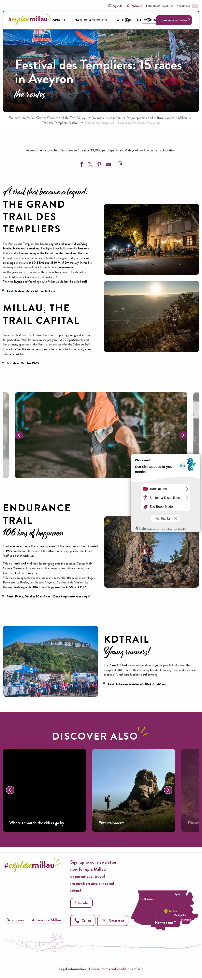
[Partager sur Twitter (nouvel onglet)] (90, 165)
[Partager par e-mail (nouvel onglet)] (108, 165)
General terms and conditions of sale (116, 969)
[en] (194, 5)
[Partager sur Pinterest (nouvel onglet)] (99, 165)
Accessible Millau (46, 920)
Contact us (116, 920)
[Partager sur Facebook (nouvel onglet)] (81, 165)
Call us (86, 920)
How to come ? (165, 922)
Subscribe (81, 902)
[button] (127, 20)
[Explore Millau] (31, 23)
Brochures (15, 920)
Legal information (72, 969)
